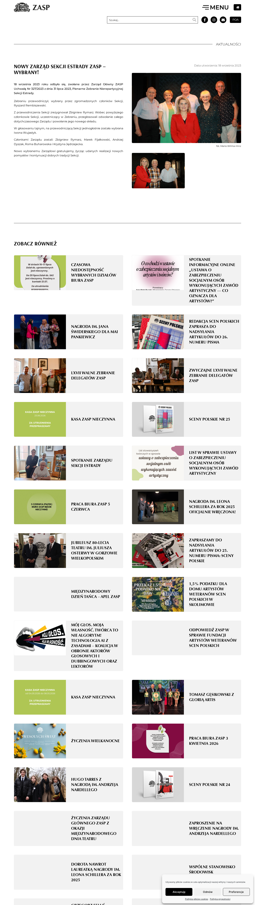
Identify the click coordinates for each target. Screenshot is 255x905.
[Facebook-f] (204, 19)
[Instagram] (214, 19)
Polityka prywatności (220, 899)
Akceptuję (179, 892)
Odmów (207, 892)
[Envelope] (223, 19)
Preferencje (236, 892)
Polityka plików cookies (196, 899)
